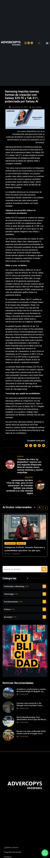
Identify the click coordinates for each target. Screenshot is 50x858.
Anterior (20, 456)
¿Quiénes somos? (11, 847)
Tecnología (10, 543)
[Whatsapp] (32, 43)
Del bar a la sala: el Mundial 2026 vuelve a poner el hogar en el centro (31, 732)
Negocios (21, 543)
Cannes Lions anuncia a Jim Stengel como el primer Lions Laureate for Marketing (29, 704)
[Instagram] (28, 43)
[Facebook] (25, 43)
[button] (47, 43)
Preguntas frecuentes (12, 852)
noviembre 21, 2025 (20, 107)
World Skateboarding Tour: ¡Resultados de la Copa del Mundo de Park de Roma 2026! (32, 718)
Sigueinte (29, 477)
